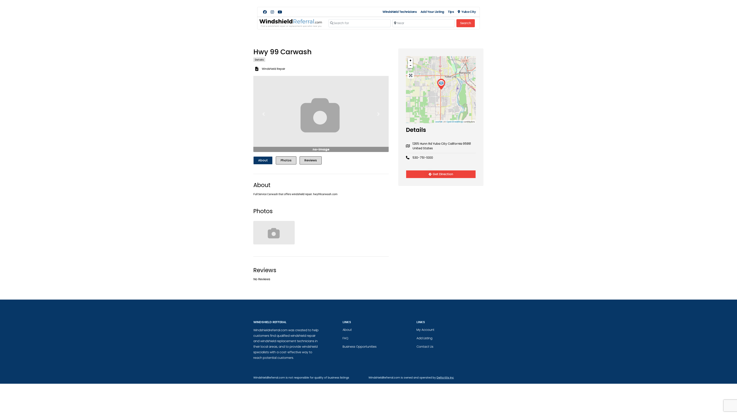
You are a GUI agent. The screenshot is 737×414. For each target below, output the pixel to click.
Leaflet (438, 121)
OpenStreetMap (454, 121)
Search (467, 23)
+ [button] (410, 60)
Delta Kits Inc (445, 378)
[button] (263, 114)
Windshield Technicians (400, 12)
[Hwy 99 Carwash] (441, 84)
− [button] (410, 65)
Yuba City (468, 12)
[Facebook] (265, 12)
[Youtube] (280, 12)
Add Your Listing (432, 12)
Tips (451, 12)
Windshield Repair (273, 69)
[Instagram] (272, 12)
